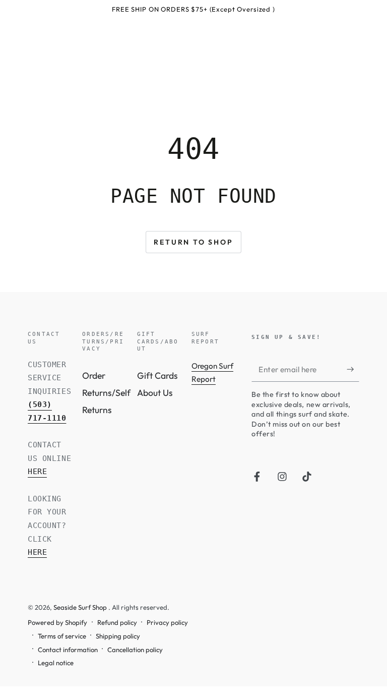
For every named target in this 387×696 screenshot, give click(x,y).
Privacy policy (167, 622)
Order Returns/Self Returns (106, 393)
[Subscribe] (353, 369)
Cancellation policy (135, 650)
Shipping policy (118, 636)
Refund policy (117, 622)
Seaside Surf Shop (80, 607)
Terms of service (62, 636)
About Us (155, 392)
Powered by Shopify (57, 622)
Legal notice (56, 663)
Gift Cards (157, 375)
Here (37, 471)
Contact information (68, 650)
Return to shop (193, 242)
